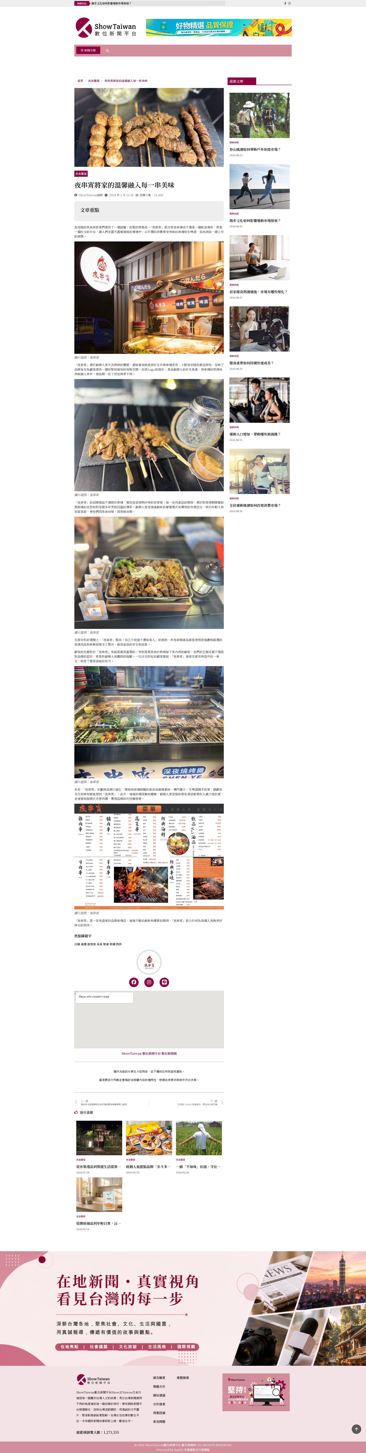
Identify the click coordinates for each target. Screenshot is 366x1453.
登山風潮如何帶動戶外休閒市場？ (255, 149)
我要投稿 (159, 1413)
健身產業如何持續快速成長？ (252, 362)
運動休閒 (234, 142)
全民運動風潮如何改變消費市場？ (255, 505)
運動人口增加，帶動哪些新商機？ (255, 434)
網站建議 (159, 1395)
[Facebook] (134, 982)
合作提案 (159, 1404)
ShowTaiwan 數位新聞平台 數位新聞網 (149, 1053)
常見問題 (159, 1421)
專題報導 (183, 1378)
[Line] (164, 982)
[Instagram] (149, 982)
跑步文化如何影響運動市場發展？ (255, 220)
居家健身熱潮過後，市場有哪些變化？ (114, 3)
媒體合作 (159, 1386)
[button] (88, 51)
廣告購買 (159, 1378)
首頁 (80, 81)
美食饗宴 (94, 81)
